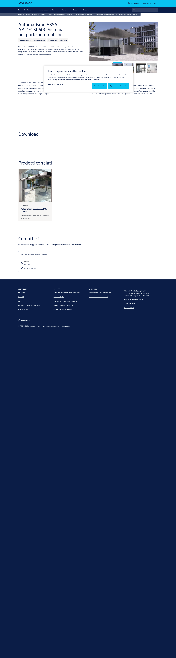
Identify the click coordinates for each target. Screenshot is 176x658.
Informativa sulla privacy (93, 80)
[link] (21, 15)
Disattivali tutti (99, 86)
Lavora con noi (23, 309)
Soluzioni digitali (59, 297)
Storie (64, 10)
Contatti (75, 10)
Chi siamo (86, 10)
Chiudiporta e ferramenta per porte (65, 301)
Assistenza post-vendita (46, 10)
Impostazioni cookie (55, 84)
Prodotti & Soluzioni (24, 10)
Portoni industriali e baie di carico (64, 305)
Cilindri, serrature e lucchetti (63, 309)
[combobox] (145, 10)
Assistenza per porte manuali (98, 297)
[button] (33, 10)
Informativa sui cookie (77, 80)
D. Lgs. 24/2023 (129, 308)
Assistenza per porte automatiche (100, 292)
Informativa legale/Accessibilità (134, 299)
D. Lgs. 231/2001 (129, 304)
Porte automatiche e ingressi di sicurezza (67, 292)
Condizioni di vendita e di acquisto (29, 305)
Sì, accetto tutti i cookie (118, 86)
